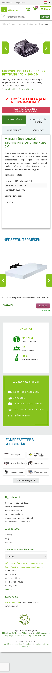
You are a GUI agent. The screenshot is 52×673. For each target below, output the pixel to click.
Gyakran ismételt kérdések (17, 503)
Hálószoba (32, 24)
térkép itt (8, 589)
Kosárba (43, 306)
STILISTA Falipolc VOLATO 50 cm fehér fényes (25, 297)
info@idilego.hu (12, 606)
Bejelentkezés (7, 3)
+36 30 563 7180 (12, 602)
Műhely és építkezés (11, 633)
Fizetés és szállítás (14, 514)
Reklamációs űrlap (13, 510)
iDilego (5, 24)
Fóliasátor (26, 633)
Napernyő (9, 636)
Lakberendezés (18, 24)
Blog (7, 539)
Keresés (45, 17)
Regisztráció (20, 3)
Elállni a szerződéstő (14, 507)
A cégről (9, 535)
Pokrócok (43, 24)
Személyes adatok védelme (17, 522)
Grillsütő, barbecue (41, 633)
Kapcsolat (9, 542)
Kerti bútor (19, 636)
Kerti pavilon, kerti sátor (36, 636)
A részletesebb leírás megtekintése (18, 89)
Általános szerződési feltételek (19, 518)
